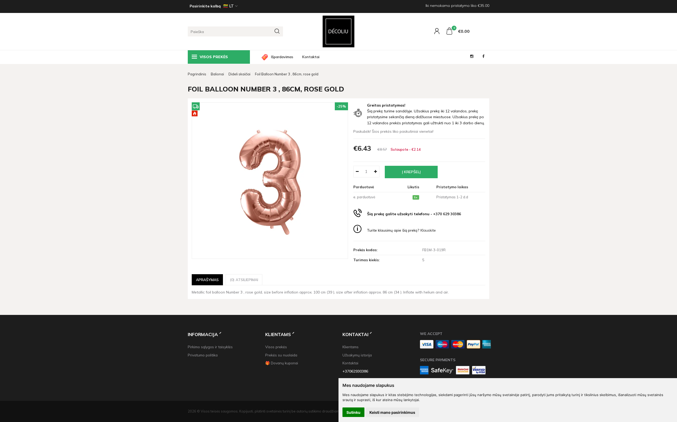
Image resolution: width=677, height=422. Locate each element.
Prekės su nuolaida (281, 355)
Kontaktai (310, 56)
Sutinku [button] (353, 412)
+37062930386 (355, 371)
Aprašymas (207, 279)
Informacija (203, 334)
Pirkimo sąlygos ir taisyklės (210, 347)
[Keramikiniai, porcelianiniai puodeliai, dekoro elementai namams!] (338, 31)
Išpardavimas (282, 56)
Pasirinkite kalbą (205, 6)
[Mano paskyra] (437, 32)
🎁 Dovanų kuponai (281, 363)
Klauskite (428, 230)
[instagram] (472, 57)
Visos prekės (276, 347)
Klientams (278, 334)
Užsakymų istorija (357, 355)
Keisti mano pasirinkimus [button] (392, 412)
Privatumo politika (203, 355)
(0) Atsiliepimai (244, 279)
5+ (416, 197)
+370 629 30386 (447, 214)
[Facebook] (483, 57)
